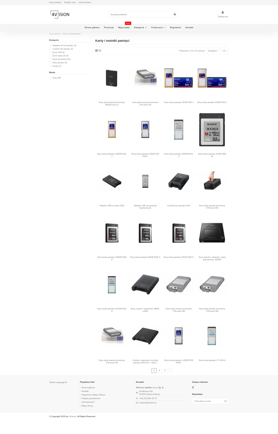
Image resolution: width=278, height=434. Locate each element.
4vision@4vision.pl (147, 403)
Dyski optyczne (60, 56)
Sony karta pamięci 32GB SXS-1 (179, 102)
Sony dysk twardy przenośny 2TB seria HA (112, 361)
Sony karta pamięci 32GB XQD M (212, 155)
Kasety (57, 66)
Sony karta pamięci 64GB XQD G (145, 257)
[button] (140, 27)
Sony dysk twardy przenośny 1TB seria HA (145, 103)
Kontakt (85, 391)
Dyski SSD (59, 52)
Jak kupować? (88, 402)
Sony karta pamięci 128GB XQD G (112, 258)
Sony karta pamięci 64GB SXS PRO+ (145, 155)
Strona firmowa (85, 2)
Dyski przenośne (61, 59)
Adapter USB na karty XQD (111, 205)
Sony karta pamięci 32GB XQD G (178, 257)
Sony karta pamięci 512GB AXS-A (112, 309)
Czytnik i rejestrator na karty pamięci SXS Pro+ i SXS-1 (145, 361)
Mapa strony (87, 406)
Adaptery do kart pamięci (64, 45)
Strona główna (88, 387)
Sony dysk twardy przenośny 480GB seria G (112, 103)
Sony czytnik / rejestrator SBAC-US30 (145, 309)
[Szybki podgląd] (112, 99)
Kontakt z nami (70, 2)
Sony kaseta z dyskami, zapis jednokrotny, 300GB (212, 258)
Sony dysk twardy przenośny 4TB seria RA (212, 206)
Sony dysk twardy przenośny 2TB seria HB (212, 309)
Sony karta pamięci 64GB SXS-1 (212, 102)
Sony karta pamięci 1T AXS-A (212, 360)
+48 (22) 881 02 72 (148, 398)
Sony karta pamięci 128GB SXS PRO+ (178, 361)
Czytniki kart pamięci (63, 49)
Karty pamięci (60, 63)
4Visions (72, 416)
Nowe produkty (55, 2)
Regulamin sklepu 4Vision (93, 395)
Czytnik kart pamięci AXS (178, 205)
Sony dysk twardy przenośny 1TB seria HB (179, 309)
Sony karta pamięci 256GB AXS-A (178, 155)
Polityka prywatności (91, 398)
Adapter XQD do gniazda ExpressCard (145, 206)
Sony (57, 78)
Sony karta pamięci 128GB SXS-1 (112, 155)
